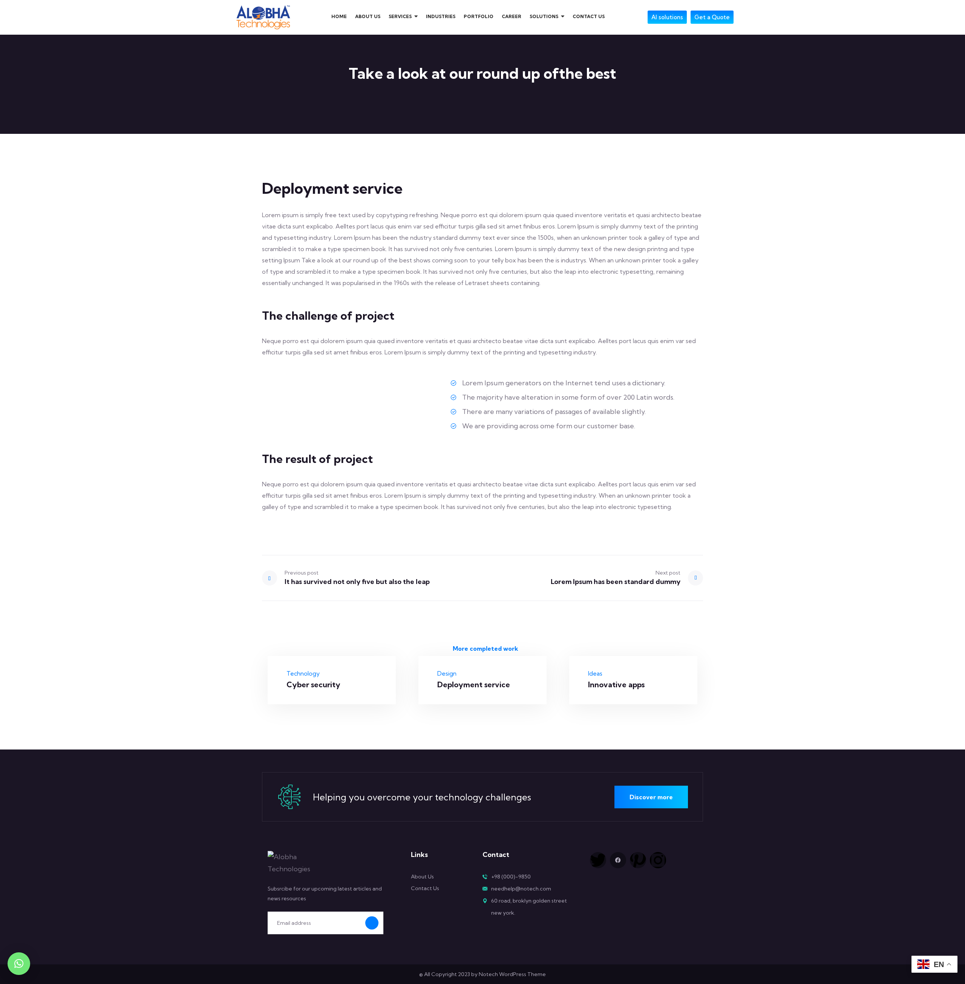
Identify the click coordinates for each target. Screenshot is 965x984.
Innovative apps (616, 684)
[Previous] (273, 577)
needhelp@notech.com (521, 888)
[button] (19, 963)
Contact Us (425, 888)
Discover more (651, 797)
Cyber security (313, 684)
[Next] (691, 577)
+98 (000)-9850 (511, 876)
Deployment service (473, 684)
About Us (422, 876)
